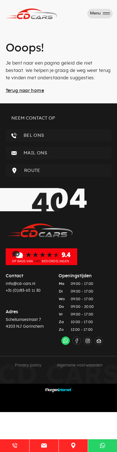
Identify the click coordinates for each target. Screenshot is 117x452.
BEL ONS (33, 135)
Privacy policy (28, 365)
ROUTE (31, 170)
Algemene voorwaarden (80, 365)
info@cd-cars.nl (20, 284)
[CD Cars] (41, 256)
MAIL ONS (34, 153)
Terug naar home (25, 90)
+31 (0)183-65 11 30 (23, 291)
